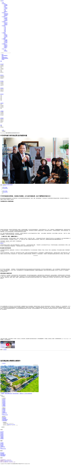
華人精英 (1, 444)
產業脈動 (5, 44)
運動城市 (5, 15)
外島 (5, 31)
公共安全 (5, 8)
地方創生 (3, 16)
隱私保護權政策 (5, 419)
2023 (3, 56)
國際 (5, 37)
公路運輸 (5, 40)
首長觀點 (5, 4)
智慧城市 (3, 21)
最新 (3, 2)
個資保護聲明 (4, 420)
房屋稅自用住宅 (4, 57)
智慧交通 (5, 22)
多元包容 (5, 36)
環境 (5, 33)
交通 (5, 10)
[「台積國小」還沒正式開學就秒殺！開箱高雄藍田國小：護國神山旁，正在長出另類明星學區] (35, 378)
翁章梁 (3, 59)
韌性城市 (5, 34)
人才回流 (5, 19)
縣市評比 (3, 12)
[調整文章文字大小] (3, 193)
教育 (5, 6)
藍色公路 (5, 41)
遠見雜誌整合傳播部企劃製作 (8, 184)
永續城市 (3, 32)
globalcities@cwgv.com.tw (11, 424)
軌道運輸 (5, 39)
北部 (5, 27)
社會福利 (5, 35)
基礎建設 (5, 46)
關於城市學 (4, 417)
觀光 (5, 9)
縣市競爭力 (6, 14)
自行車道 (5, 42)
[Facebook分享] (5, 188)
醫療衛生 (5, 11)
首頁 (3, 130)
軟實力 (1, 122)
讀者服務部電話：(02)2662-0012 (5, 459)
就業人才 (5, 45)
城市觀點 (1, 127)
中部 (5, 28)
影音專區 (1, 442)
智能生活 (5, 23)
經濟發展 (3, 43)
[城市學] (1, 0)
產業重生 (5, 18)
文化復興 (5, 17)
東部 (5, 30)
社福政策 (5, 7)
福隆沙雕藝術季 (4, 55)
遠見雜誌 (1, 443)
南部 (5, 29)
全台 (5, 26)
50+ (1, 447)
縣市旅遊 (3, 25)
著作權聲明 (4, 418)
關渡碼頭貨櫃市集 (5, 58)
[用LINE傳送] (4, 187)
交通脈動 (3, 38)
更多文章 (3, 363)
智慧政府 (5, 24)
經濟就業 (5, 5)
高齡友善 (5, 20)
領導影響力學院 (5, 414)
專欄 (1, 126)
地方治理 (3, 3)
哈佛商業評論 (2, 446)
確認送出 (1, 243)
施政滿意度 (6, 13)
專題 (1, 125)
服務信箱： (2, 460)
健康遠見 (1, 445)
